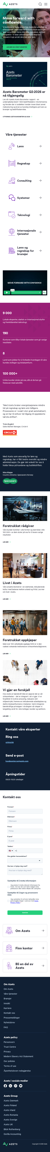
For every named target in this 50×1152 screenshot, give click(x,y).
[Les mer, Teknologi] (40, 214)
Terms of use (10, 1066)
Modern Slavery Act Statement (18, 1056)
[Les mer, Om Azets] (43, 930)
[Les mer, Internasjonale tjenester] (40, 232)
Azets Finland (10, 1105)
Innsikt (7, 1003)
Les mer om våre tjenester (17, 47)
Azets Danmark (11, 1101)
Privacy (7, 1052)
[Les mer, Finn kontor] (43, 948)
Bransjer (8, 998)
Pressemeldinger (12, 1018)
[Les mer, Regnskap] (40, 163)
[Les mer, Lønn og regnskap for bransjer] (40, 250)
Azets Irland (9, 1110)
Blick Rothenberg (12, 1129)
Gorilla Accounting (12, 1134)
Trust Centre (10, 1047)
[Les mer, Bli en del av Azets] (43, 965)
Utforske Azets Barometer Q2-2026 (16, 116)
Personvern (9, 1042)
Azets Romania (11, 1115)
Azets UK (8, 1124)
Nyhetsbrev (9, 1022)
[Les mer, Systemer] (40, 197)
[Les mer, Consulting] (40, 180)
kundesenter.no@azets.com (17, 761)
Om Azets (8, 989)
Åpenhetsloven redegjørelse (17, 1071)
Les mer (5, 542)
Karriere (7, 1008)
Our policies (9, 1061)
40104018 (10, 742)
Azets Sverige (10, 1120)
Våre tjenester (10, 994)
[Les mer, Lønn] (40, 146)
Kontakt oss (9, 1013)
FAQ (6, 1027)
